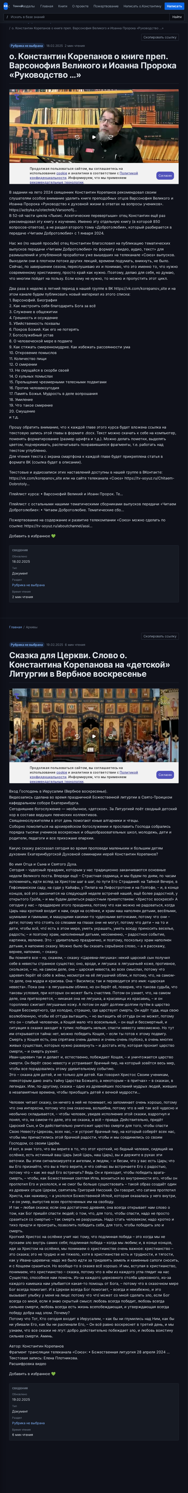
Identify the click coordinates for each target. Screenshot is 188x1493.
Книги (62, 6)
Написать (174, 6)
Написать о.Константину (142, 6)
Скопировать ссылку (160, 36)
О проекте (80, 6)
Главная (46, 6)
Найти (177, 17)
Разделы (28, 6)
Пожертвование (106, 6)
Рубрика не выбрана (27, 46)
